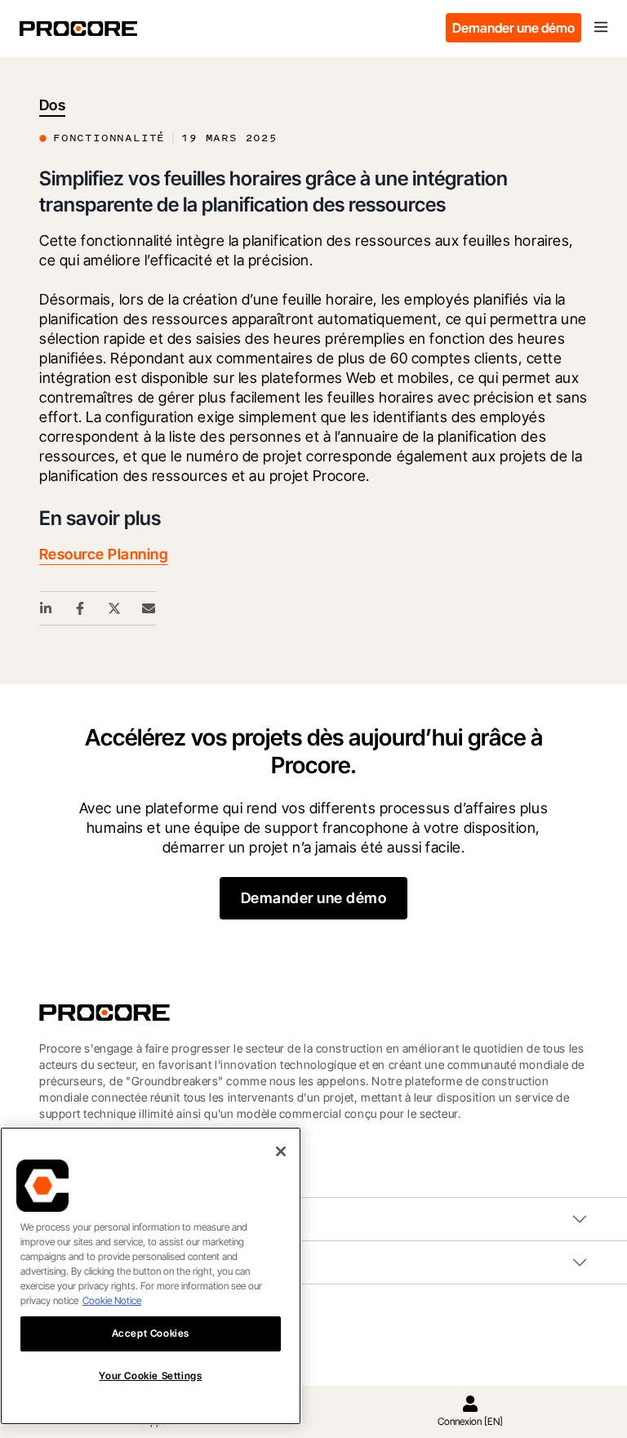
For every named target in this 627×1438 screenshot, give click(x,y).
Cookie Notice (111, 1300)
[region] (150, 1276)
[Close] (281, 1151)
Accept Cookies (150, 1333)
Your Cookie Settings (150, 1375)
